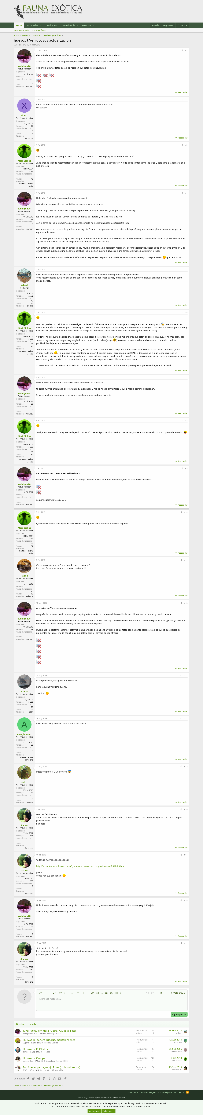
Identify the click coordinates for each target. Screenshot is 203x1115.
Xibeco (24, 115)
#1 (186, 50)
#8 (186, 420)
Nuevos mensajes (21, 30)
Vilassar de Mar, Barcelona (26, 758)
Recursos (86, 25)
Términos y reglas (148, 1092)
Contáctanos (132, 1092)
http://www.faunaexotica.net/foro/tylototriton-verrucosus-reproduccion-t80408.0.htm (80, 866)
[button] (40, 25)
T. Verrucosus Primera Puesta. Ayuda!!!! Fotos (50, 1030)
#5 (186, 269)
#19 (186, 943)
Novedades (32, 25)
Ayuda (181, 1092)
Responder (182, 92)
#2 (186, 99)
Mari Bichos (24, 160)
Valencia (29, 596)
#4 (186, 193)
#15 (186, 766)
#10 (186, 512)
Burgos (30, 306)
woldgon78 (21, 44)
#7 (186, 377)
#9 (186, 468)
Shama (24, 825)
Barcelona (29, 138)
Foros (19, 25)
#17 (186, 855)
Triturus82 (177, 1042)
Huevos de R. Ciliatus (35, 1049)
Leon (31, 712)
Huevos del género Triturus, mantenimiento (49, 1040)
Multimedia (69, 25)
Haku (24, 782)
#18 (186, 900)
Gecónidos (45, 1052)
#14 (186, 718)
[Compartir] (182, 50)
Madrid (30, 802)
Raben (24, 575)
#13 (186, 675)
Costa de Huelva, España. (26, 185)
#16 (186, 809)
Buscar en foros (38, 30)
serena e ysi (177, 1069)
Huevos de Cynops (34, 1058)
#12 (186, 603)
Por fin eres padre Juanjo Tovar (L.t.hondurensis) (51, 1067)
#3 (186, 145)
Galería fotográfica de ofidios (52, 1070)
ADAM (24, 691)
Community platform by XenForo (101, 1098)
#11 (186, 560)
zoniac (25, 1052)
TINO (25, 1070)
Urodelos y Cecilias (53, 1033)
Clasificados (51, 25)
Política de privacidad (167, 1092)
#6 (186, 312)
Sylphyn (26, 1043)
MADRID (29, 86)
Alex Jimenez (24, 734)
